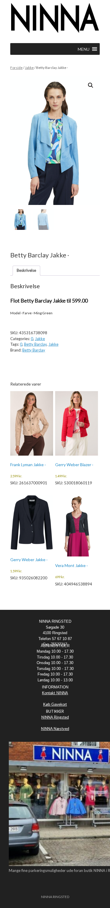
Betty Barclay (35, 344)
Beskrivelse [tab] (26, 270)
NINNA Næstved (55, 728)
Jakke (29, 67)
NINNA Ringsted (55, 717)
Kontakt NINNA (55, 693)
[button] (90, 85)
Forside (16, 67)
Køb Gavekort (55, 704)
